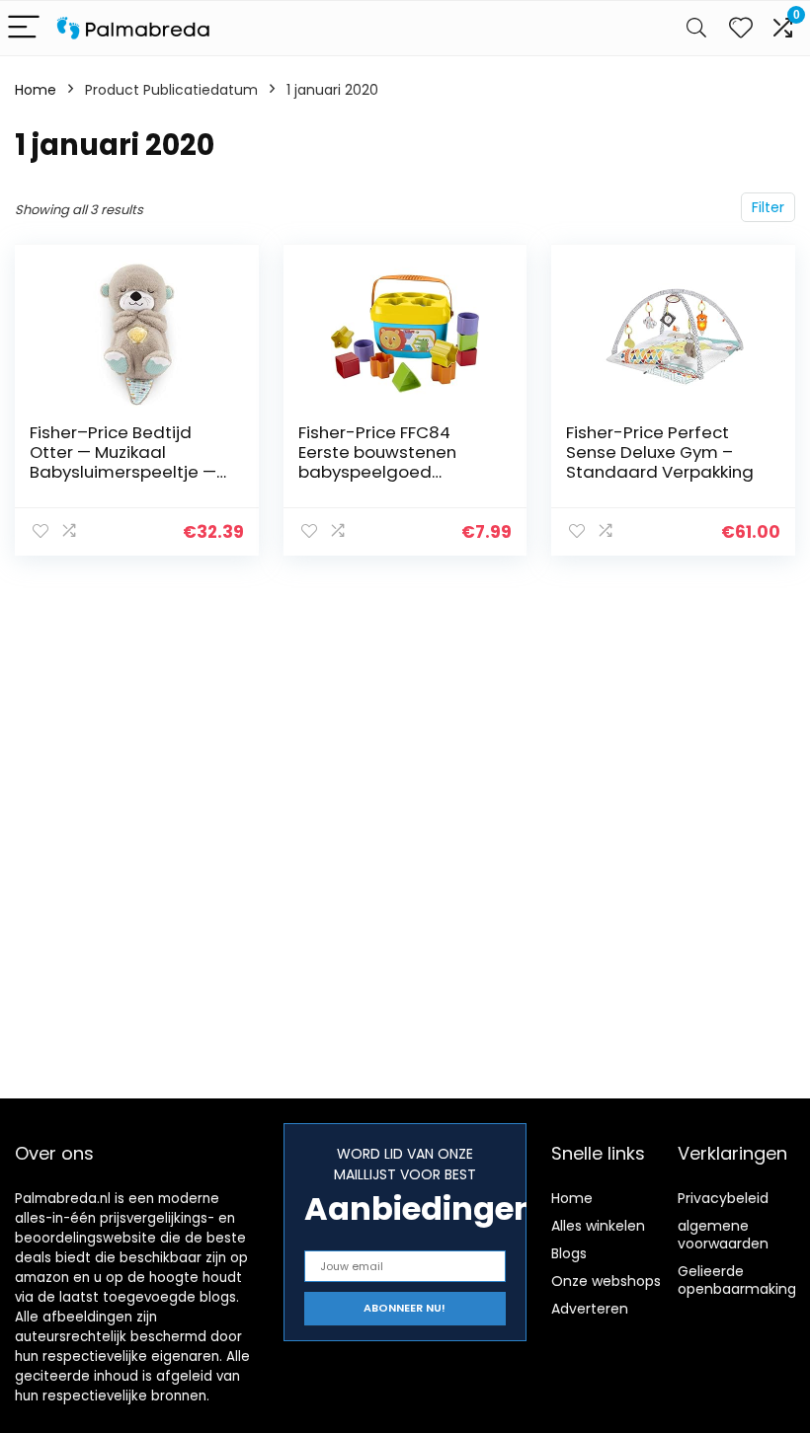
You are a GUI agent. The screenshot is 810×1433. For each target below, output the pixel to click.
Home (35, 90)
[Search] (696, 28)
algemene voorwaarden (723, 1234)
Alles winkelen (598, 1226)
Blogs (569, 1253)
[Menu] (23, 28)
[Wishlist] (741, 28)
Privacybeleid (723, 1198)
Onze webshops (606, 1281)
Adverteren (589, 1309)
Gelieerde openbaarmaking (737, 1280)
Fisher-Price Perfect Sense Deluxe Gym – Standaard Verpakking (660, 452)
